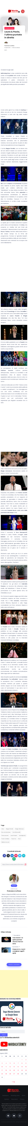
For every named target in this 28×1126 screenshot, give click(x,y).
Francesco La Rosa (9, 45)
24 (2, 1074)
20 (14, 1070)
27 (14, 1074)
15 (22, 1067)
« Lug (13, 1082)
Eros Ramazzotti (16, 832)
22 (22, 1070)
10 (2, 1067)
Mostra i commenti (14, 964)
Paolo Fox (13, 838)
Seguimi (14, 885)
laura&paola (22, 835)
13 (14, 1067)
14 (18, 1067)
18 (6, 1070)
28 (18, 1074)
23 (26, 1070)
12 (10, 1067)
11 (6, 1067)
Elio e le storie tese (5, 832)
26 (10, 1074)
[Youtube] (14, 1115)
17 (2, 1070)
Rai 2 (19, 838)
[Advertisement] (14, 984)
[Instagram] (19, 1115)
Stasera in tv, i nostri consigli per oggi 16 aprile (18, 951)
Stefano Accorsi (5, 842)
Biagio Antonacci (19, 829)
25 (6, 1074)
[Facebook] (8, 1115)
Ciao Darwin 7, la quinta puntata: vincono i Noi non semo (17, 941)
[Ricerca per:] (12, 1031)
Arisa (2, 829)
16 (26, 1067)
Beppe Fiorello (9, 829)
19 (10, 1070)
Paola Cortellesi (5, 838)
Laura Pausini (14, 835)
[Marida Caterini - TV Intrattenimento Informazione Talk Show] (14, 11)
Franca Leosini (4, 835)
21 (18, 1070)
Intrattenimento (9, 28)
